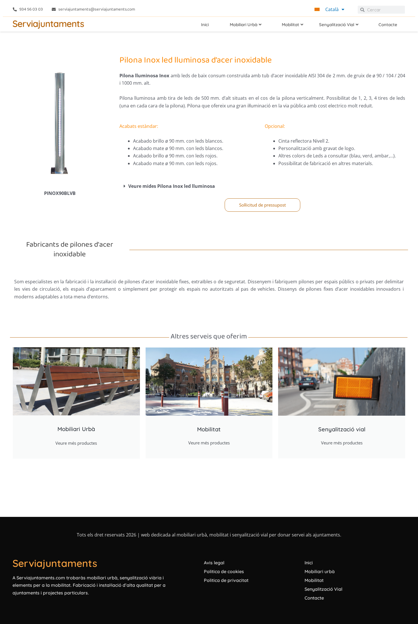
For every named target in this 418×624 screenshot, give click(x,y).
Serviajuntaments (55, 563)
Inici (309, 562)
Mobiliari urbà (320, 571)
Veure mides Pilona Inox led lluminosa (171, 186)
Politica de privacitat (226, 580)
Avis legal (214, 562)
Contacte (314, 598)
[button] (262, 186)
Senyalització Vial (323, 589)
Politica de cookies (224, 571)
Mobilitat (314, 580)
